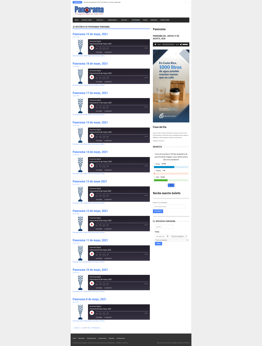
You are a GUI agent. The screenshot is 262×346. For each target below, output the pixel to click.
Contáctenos (164, 20)
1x (104, 48)
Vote (171, 185)
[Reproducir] (156, 44)
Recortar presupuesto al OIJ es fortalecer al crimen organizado (102, 2)
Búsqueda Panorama (165, 221)
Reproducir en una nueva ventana (94, 56)
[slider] (185, 44)
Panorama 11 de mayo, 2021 (90, 240)
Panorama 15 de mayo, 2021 (90, 122)
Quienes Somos (87, 20)
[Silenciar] (181, 44)
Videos (145, 20)
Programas (136, 20)
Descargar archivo (78, 56)
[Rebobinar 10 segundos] (100, 48)
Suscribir (99, 52)
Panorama (81, 338)
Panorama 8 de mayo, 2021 (89, 299)
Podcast (124, 20)
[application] (171, 44)
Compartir (108, 52)
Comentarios (112, 20)
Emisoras (154, 20)
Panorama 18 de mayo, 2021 (90, 63)
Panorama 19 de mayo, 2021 (90, 34)
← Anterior (76, 328)
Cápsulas (99, 20)
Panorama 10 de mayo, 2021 (90, 269)
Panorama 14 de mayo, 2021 (90, 152)
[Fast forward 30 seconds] (108, 48)
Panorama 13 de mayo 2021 (90, 181)
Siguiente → (97, 328)
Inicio (77, 20)
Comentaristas (91, 338)
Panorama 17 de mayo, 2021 (90, 93)
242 (92, 328)
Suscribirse (158, 211)
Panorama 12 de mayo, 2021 (90, 211)
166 (83, 328)
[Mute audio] (97, 48)
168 (89, 328)
